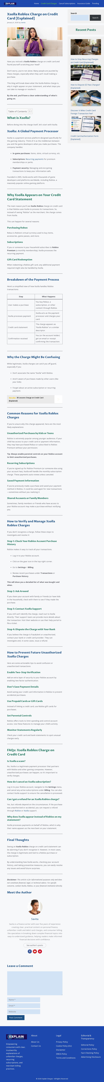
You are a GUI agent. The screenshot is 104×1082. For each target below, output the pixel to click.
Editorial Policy (87, 1045)
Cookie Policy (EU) (64, 1046)
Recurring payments (34, 159)
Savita (34, 919)
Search (95, 17)
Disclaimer (60, 1050)
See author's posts (35, 945)
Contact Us (36, 1046)
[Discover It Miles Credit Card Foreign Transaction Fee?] (86, 98)
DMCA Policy (61, 1054)
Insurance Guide (83, 4)
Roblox (18, 810)
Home (36, 4)
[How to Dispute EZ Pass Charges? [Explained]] (86, 73)
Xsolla (26, 810)
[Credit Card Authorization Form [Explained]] (86, 124)
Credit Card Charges (49, 4)
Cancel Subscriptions (67, 4)
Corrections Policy (89, 1049)
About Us (35, 1042)
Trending (95, 4)
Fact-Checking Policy (90, 1053)
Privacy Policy (62, 1042)
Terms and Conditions (65, 1058)
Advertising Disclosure (91, 1057)
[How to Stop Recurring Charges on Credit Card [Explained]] (86, 47)
